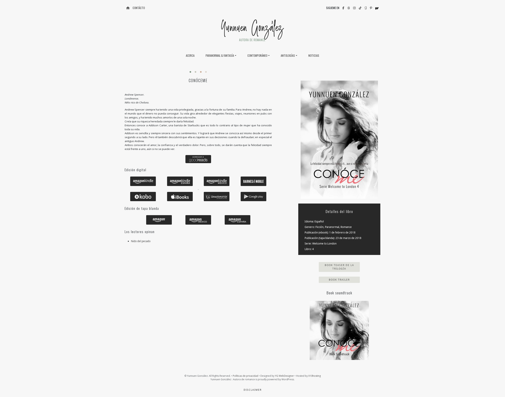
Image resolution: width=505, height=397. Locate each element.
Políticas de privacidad (245, 375)
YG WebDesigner (284, 375)
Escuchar (339, 330)
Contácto (139, 8)
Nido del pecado (141, 241)
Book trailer (339, 279)
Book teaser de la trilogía (339, 266)
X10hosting (314, 375)
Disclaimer (253, 389)
